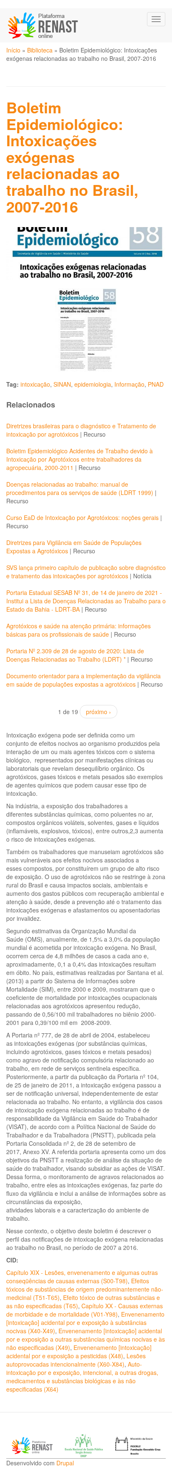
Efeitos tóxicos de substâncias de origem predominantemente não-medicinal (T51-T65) (84, 1289)
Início (13, 50)
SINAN (62, 384)
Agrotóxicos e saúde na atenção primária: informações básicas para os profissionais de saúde (78, 630)
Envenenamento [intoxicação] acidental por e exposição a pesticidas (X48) (79, 1351)
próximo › (98, 711)
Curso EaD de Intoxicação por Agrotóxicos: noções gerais (82, 517)
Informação (129, 384)
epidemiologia (92, 384)
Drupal (65, 1463)
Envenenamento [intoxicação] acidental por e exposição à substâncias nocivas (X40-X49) (85, 1322)
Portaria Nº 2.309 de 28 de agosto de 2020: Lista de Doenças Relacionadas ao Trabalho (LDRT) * (75, 655)
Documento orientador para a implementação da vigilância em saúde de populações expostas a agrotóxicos (83, 680)
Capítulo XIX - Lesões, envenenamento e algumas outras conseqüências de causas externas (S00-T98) (82, 1276)
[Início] (43, 25)
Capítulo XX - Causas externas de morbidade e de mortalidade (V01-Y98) (84, 1310)
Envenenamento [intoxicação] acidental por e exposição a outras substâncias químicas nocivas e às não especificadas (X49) (85, 1339)
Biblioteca (40, 50)
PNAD (156, 384)
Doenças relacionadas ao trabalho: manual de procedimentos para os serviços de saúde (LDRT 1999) (79, 488)
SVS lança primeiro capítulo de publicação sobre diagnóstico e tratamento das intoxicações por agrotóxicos (86, 571)
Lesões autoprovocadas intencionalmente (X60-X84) (76, 1360)
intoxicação (35, 384)
